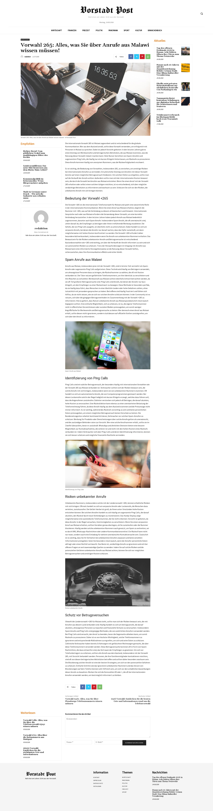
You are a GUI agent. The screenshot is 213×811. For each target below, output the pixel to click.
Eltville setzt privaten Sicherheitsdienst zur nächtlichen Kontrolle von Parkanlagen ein (167, 86)
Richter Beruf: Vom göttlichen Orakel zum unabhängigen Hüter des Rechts (35, 154)
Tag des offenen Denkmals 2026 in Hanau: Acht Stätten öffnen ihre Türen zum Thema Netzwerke (168, 52)
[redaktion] (22, 56)
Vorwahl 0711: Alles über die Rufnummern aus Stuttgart (35, 737)
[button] (202, 14)
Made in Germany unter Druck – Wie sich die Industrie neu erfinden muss (35, 195)
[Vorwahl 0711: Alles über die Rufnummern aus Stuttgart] (54, 738)
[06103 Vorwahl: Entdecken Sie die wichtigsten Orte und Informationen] (54, 751)
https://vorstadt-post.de (41, 232)
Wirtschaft (25, 39)
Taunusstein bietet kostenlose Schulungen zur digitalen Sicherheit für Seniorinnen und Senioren (168, 102)
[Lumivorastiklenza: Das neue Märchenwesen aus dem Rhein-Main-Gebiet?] (54, 169)
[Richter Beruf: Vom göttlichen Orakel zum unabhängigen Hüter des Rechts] (54, 154)
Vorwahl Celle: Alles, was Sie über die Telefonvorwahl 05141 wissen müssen (35, 723)
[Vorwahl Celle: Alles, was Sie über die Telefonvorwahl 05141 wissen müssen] (54, 723)
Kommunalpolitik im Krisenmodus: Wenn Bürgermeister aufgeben (35, 181)
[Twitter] (136, 56)
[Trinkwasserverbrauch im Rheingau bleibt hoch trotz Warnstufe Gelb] (185, 118)
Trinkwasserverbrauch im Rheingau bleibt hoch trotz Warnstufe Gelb (168, 118)
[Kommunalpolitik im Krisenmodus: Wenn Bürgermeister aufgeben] (54, 182)
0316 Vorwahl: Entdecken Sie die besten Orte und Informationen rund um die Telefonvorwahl (130, 701)
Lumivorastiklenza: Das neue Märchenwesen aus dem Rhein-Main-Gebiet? (35, 168)
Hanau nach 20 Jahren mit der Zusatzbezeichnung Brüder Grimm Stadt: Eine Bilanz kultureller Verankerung (168, 70)
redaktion (27, 57)
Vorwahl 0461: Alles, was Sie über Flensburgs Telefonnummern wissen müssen (83, 701)
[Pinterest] (142, 56)
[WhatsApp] (147, 56)
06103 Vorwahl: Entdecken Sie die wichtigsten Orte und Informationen (33, 751)
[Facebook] (130, 56)
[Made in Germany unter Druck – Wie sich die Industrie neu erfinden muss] (54, 195)
